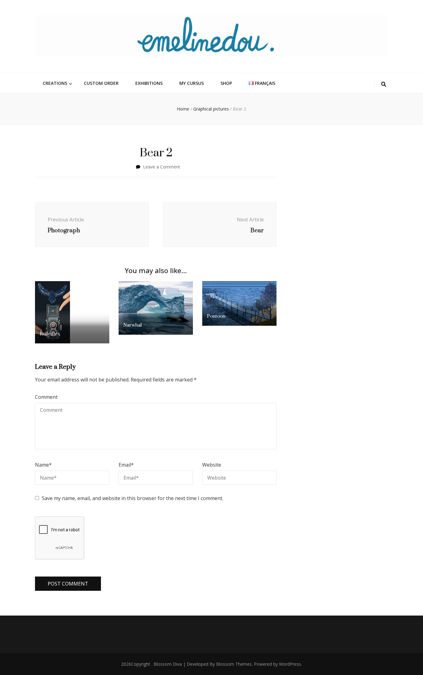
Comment (46, 397)
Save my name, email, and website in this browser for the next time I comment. (132, 498)
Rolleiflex (50, 334)
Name (43, 464)
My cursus (191, 83)
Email (126, 464)
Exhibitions (149, 83)
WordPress (290, 664)
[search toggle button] (383, 84)
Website (211, 464)
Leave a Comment (161, 167)
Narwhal (132, 325)
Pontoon (216, 316)
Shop (226, 83)
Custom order (101, 83)
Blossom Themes (234, 664)
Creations (55, 83)
